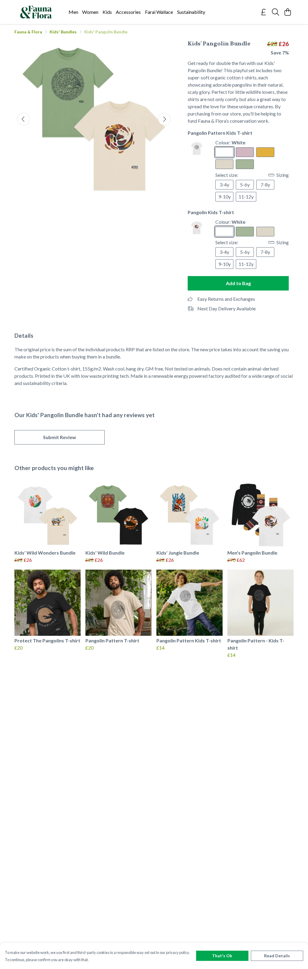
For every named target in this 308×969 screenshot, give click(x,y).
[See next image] (164, 119)
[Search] (276, 12)
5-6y (245, 184)
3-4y (224, 184)
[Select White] (224, 152)
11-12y (246, 196)
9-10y (224, 196)
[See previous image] (23, 119)
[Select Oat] (224, 164)
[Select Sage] (245, 164)
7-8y (265, 184)
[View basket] (288, 12)
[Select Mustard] (265, 152)
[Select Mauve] (245, 152)
